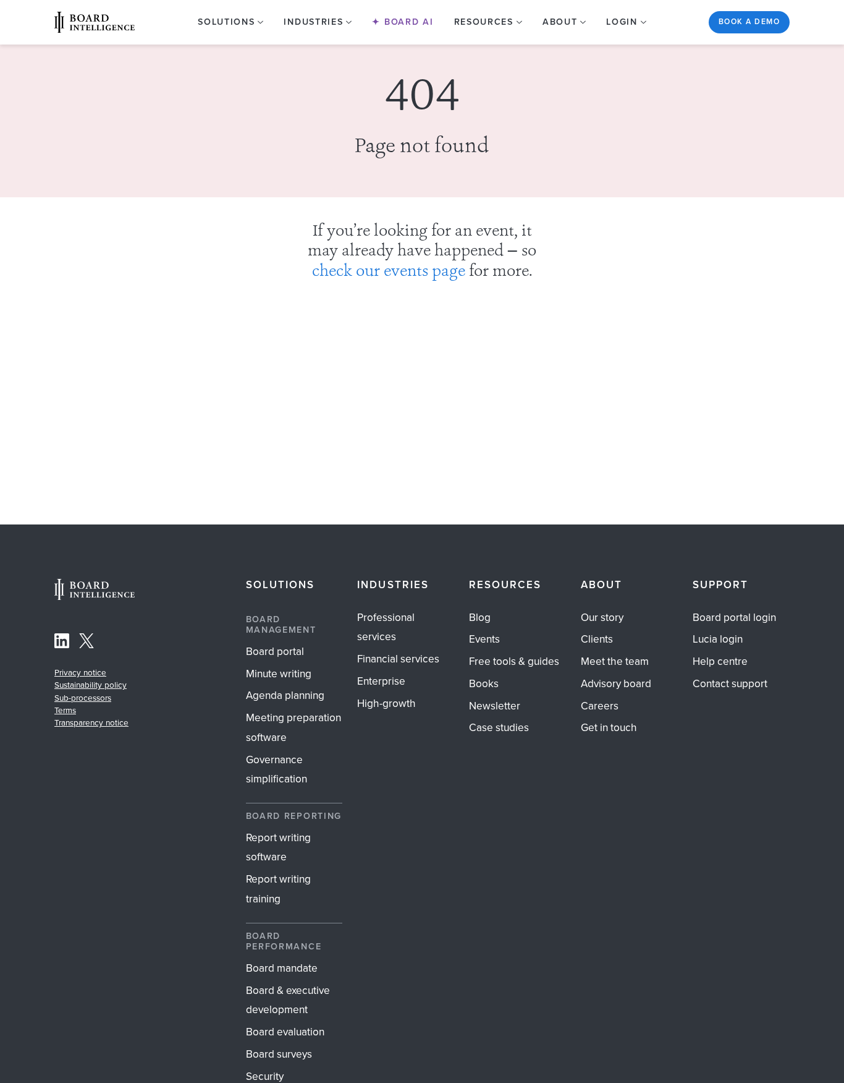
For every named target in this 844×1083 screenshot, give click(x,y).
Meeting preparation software (293, 727)
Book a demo (749, 21)
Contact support (730, 683)
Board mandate (282, 968)
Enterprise (381, 681)
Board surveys (279, 1054)
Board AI (407, 21)
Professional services (386, 627)
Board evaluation (285, 1032)
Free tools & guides (514, 661)
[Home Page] (94, 596)
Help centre (720, 661)
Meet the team (615, 661)
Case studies (499, 727)
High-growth (386, 703)
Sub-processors (82, 697)
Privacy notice (80, 672)
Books (484, 683)
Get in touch (609, 727)
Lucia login (718, 639)
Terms (65, 710)
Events (484, 639)
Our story (602, 617)
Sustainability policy (90, 684)
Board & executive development (288, 1000)
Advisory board (616, 683)
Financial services (398, 659)
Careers (599, 706)
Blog (480, 617)
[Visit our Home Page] (94, 22)
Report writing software (278, 847)
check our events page (388, 272)
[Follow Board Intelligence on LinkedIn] (61, 643)
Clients (597, 639)
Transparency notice (91, 722)
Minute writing (278, 674)
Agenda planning (285, 695)
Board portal (275, 651)
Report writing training (278, 889)
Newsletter (494, 706)
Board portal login (734, 617)
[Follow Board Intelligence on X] (86, 643)
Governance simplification (276, 769)
